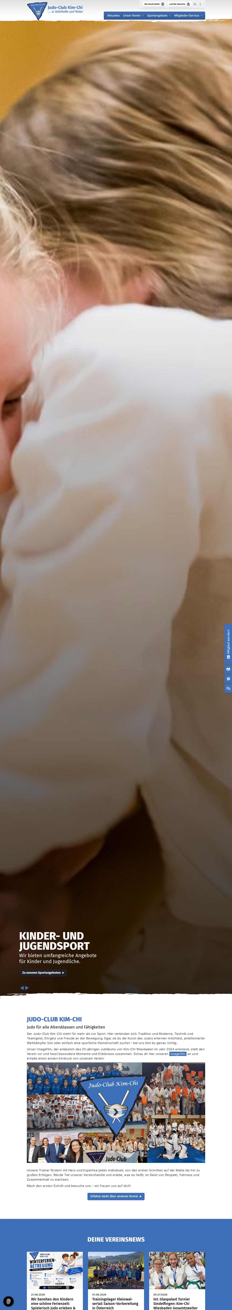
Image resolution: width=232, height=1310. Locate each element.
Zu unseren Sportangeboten (41, 973)
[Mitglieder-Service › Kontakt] (228, 678)
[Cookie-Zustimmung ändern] (8, 1301)
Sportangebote (157, 15)
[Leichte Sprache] (188, 4)
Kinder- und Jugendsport (54, 941)
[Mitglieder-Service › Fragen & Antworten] (228, 688)
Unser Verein (131, 15)
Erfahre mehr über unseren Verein (114, 1196)
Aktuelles (113, 15)
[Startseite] (55, 11)
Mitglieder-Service (186, 15)
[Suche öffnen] (195, 4)
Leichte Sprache (177, 4)
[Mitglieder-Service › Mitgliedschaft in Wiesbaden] (228, 656)
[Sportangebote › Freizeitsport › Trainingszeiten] (228, 669)
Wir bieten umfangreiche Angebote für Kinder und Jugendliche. (58, 958)
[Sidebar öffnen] (200, 4)
